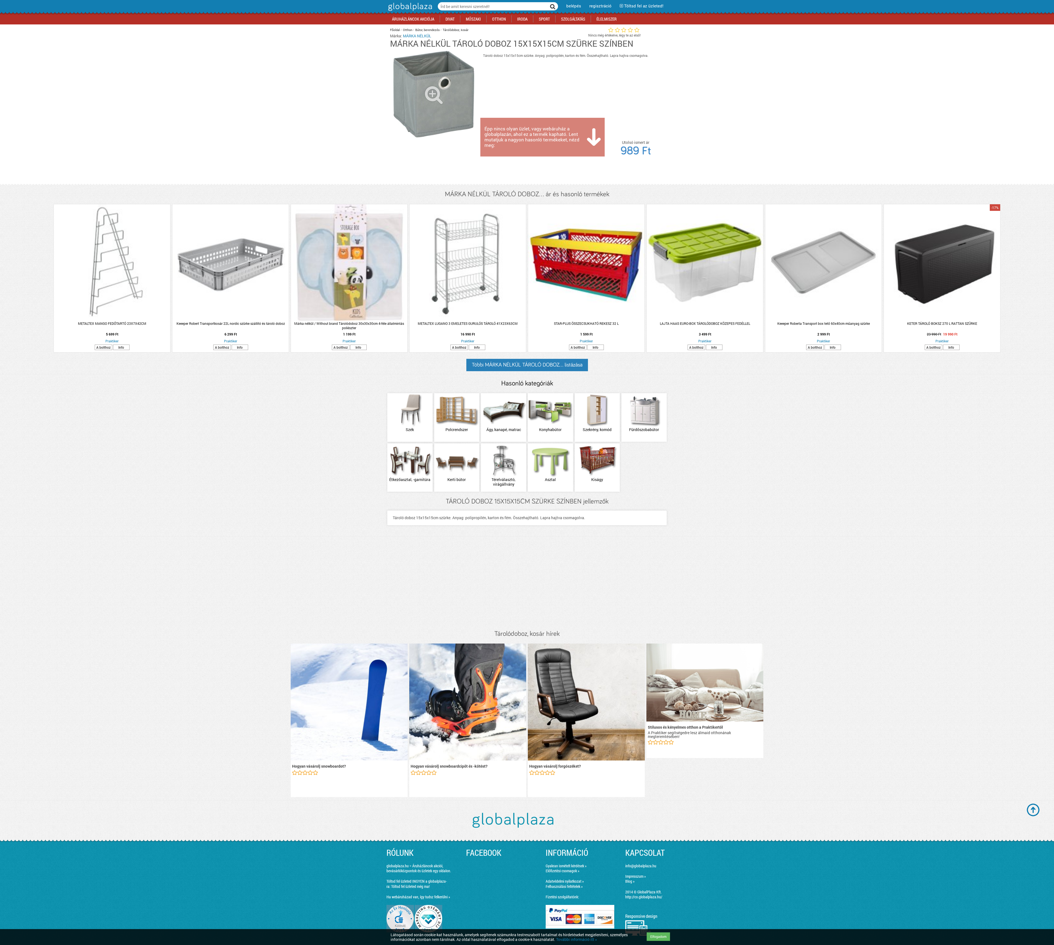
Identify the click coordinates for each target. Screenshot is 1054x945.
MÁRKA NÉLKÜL (417, 35)
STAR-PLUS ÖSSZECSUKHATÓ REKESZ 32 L (586, 323)
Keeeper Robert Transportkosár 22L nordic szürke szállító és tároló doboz (230, 323)
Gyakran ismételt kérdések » (566, 865)
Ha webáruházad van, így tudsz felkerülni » (418, 896)
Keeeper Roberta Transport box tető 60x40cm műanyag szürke (823, 323)
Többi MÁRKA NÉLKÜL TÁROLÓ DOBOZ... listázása (527, 365)
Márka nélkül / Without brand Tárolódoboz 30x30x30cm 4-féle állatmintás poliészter (349, 325)
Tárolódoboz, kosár (456, 30)
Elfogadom (658, 936)
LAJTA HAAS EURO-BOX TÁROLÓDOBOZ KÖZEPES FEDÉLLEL (705, 323)
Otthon (407, 30)
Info (121, 347)
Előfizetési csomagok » (562, 870)
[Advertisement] (527, 583)
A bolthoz (103, 347)
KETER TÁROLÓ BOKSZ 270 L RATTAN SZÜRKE (942, 323)
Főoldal (395, 30)
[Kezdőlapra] (409, 11)
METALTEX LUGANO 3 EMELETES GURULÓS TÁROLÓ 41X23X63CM (468, 323)
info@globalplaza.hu (640, 865)
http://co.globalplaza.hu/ (643, 896)
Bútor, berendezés (427, 30)
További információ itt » (576, 939)
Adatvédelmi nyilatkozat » (565, 881)
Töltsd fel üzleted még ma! (410, 886)
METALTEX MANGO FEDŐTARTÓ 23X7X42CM (112, 323)
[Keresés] (553, 6)
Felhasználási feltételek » (564, 886)
